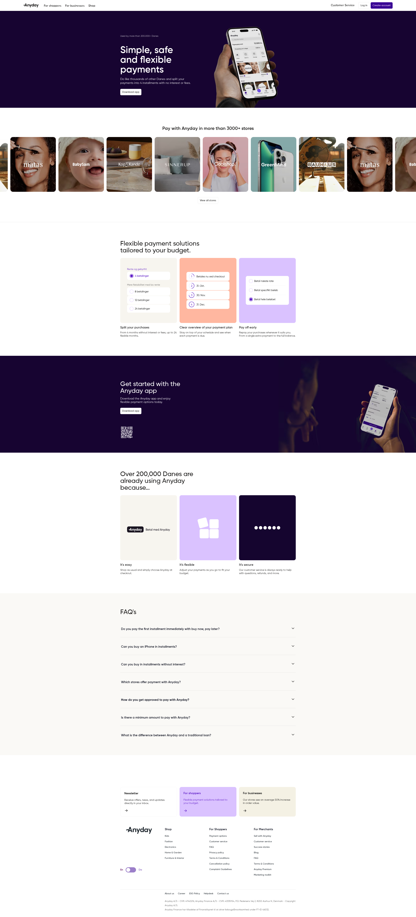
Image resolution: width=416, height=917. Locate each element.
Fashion (169, 841)
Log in (364, 5)
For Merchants (263, 829)
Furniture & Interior (174, 858)
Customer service (218, 841)
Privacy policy (216, 853)
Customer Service (343, 5)
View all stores (208, 200)
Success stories (262, 847)
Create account (382, 5)
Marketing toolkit (262, 875)
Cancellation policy (219, 864)
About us (169, 893)
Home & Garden (173, 853)
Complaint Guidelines (220, 869)
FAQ (211, 847)
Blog (256, 853)
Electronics (170, 847)
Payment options (218, 836)
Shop (91, 5)
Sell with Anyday (262, 836)
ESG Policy (194, 893)
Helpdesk (208, 893)
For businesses (74, 5)
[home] (31, 5)
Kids (167, 836)
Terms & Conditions (219, 858)
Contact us (223, 893)
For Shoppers (218, 829)
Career (181, 893)
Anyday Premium (263, 869)
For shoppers (52, 5)
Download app (130, 92)
